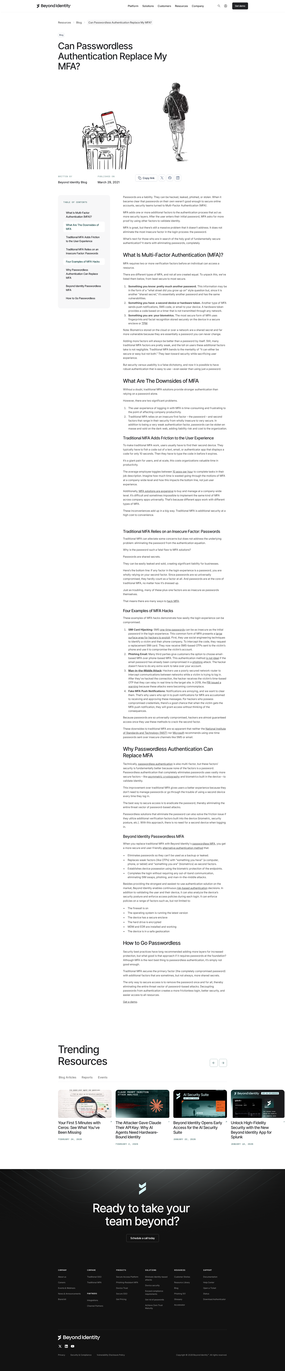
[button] (133, 6)
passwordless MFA (203, 843)
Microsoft (178, 732)
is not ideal (212, 658)
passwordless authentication (155, 764)
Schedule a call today (142, 1238)
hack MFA (173, 601)
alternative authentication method (183, 848)
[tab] (67, 1078)
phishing (197, 662)
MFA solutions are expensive (156, 491)
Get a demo (130, 1001)
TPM (144, 323)
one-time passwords (172, 629)
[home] (54, 6)
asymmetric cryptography (164, 776)
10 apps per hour (183, 471)
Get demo (240, 5)
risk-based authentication (192, 888)
